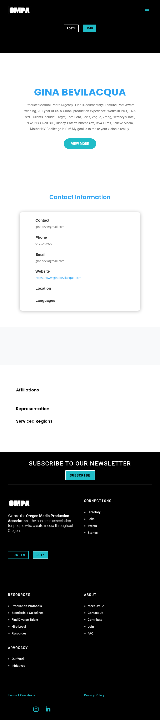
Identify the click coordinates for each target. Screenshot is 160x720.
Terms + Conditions (21, 695)
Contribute (95, 620)
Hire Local (19, 626)
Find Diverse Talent (25, 620)
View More (80, 144)
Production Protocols (27, 606)
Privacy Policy (94, 695)
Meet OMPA (96, 606)
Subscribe (80, 475)
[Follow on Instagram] (36, 709)
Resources (19, 633)
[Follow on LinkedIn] (48, 709)
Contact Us (95, 613)
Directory (94, 512)
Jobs (91, 519)
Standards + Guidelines (28, 613)
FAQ (90, 633)
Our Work (18, 659)
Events (92, 526)
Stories (93, 533)
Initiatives (18, 666)
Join (91, 626)
